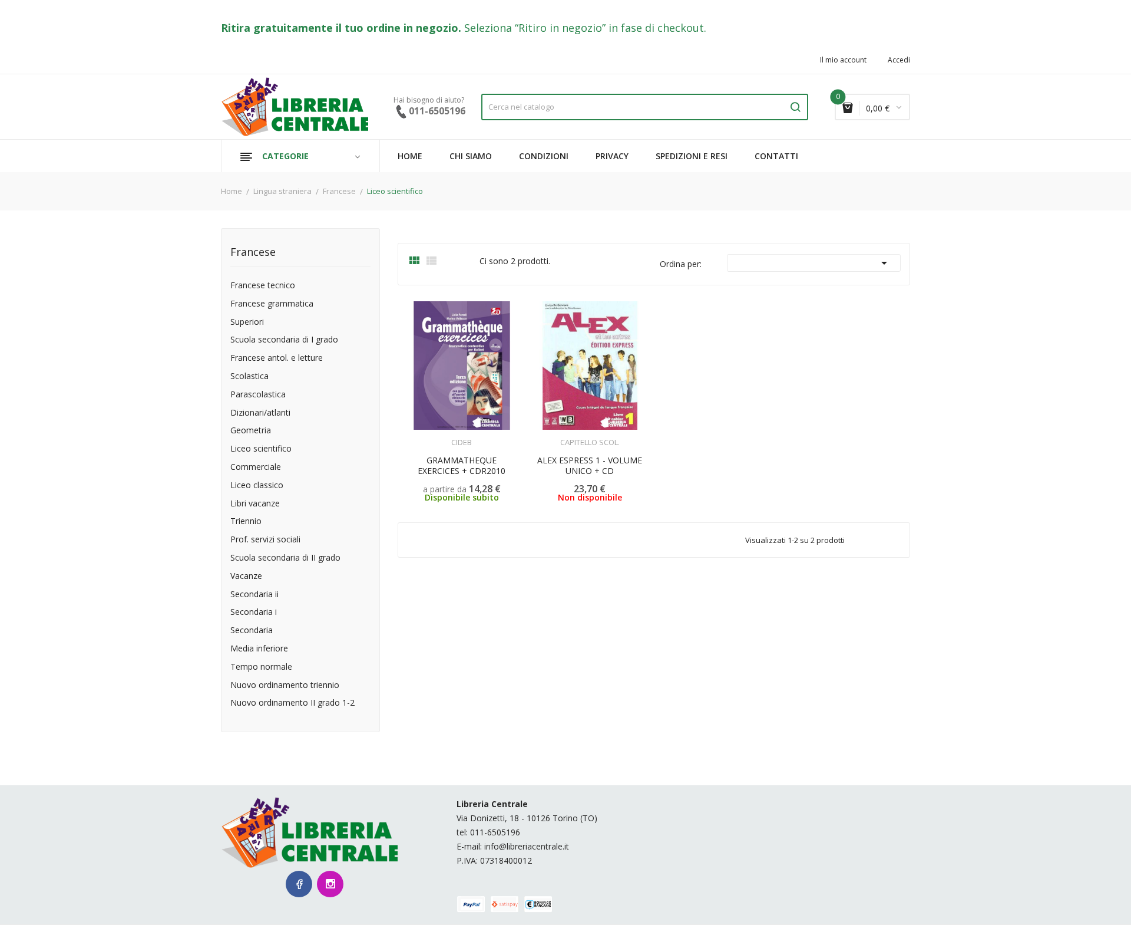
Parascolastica (258, 395)
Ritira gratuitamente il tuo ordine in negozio (339, 28)
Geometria (250, 431)
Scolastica (249, 376)
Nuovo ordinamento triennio (284, 685)
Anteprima (436, 435)
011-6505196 (495, 832)
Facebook (299, 884)
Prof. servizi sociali (265, 540)
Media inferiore (259, 649)
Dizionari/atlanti (260, 413)
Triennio (246, 521)
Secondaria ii (254, 595)
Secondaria (251, 631)
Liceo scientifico (261, 449)
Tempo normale (261, 667)
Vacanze (246, 576)
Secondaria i (253, 612)
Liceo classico (256, 485)
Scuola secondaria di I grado (284, 340)
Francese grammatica (271, 304)
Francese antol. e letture (276, 358)
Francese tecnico (262, 286)
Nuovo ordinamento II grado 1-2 (292, 703)
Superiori (247, 322)
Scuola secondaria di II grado (285, 558)
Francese (253, 252)
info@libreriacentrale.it (526, 846)
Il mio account (843, 60)
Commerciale (255, 467)
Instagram (330, 884)
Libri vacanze (255, 504)
